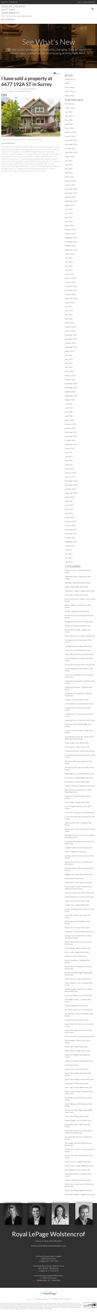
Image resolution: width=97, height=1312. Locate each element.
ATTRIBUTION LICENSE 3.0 (62, 1299)
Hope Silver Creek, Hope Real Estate (78, 882)
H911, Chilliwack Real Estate (75, 852)
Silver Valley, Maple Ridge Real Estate (78, 1087)
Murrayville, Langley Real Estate (77, 952)
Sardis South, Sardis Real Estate (77, 1069)
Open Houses (70, 91)
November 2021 (71, 339)
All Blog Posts (70, 79)
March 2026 (69, 128)
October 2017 (70, 538)
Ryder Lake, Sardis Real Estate (76, 1047)
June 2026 (69, 116)
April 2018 (69, 513)
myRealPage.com (48, 1294)
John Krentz (10, 12)
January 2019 (70, 477)
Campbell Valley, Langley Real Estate (78, 646)
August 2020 (70, 400)
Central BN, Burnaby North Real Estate (80, 664)
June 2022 (69, 311)
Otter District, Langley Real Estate (78, 979)
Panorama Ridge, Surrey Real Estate (78, 995)
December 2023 (71, 238)
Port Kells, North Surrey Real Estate (78, 1010)
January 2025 (70, 185)
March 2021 (69, 371)
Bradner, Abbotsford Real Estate (77, 611)
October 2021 (70, 343)
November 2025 (71, 144)
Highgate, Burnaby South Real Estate (79, 874)
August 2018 (70, 497)
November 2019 (71, 436)
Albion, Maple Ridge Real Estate (76, 587)
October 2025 (70, 148)
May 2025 (68, 169)
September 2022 (71, 298)
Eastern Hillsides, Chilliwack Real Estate (80, 786)
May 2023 (68, 266)
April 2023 (69, 270)
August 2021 (70, 351)
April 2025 (69, 173)
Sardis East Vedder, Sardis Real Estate (79, 1061)
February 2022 (70, 327)
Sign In (4, 2)
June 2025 (69, 165)
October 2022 (70, 294)
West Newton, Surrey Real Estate (77, 1170)
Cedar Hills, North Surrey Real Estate (79, 654)
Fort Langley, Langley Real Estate (77, 802)
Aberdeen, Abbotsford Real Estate (77, 583)
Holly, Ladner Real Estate (74, 878)
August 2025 (70, 156)
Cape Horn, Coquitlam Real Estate (78, 650)
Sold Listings (69, 95)
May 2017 (68, 558)
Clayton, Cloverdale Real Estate (19, 91)
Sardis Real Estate (71, 1065)
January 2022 (70, 331)
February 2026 (70, 132)
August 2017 (70, 546)
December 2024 (71, 189)
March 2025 (69, 177)
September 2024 (71, 201)
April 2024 (69, 221)
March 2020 (69, 420)
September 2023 (71, 250)
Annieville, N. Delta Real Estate (76, 595)
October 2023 (70, 246)
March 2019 (69, 469)
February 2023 (70, 278)
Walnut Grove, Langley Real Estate (78, 1162)
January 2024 (70, 233)
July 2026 (68, 112)
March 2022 (69, 323)
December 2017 (71, 529)
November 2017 (71, 533)
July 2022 (68, 306)
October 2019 (70, 440)
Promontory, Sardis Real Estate (77, 1020)
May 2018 (68, 509)
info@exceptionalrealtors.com (53, 1245)
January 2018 (70, 525)
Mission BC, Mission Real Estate (77, 927)
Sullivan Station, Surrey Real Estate (78, 1120)
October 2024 (70, 197)
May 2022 (68, 315)
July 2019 (68, 452)
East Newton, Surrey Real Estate (77, 782)
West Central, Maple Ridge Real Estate (79, 1166)
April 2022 (69, 319)
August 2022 (70, 302)
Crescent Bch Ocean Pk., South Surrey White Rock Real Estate (79, 738)
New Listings (69, 87)
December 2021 (71, 335)
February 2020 (70, 424)
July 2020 (68, 404)
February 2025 (70, 181)
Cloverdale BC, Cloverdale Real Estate (79, 704)
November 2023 (71, 242)
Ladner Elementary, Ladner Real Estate (79, 897)
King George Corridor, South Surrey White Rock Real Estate (78, 887)
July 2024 (68, 209)
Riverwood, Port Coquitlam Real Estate (79, 1036)
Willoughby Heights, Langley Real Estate (80, 1194)
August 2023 (70, 254)
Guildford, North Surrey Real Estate (78, 848)
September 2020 (71, 396)
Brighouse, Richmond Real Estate (77, 626)
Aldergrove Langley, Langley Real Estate (79, 591)
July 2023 (68, 258)
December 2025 (71, 140)
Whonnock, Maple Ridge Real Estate (78, 1190)
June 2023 (69, 262)
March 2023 (69, 274)
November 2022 (71, 290)
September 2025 (71, 152)
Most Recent (70, 104)
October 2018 (70, 489)
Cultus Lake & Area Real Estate (77, 743)
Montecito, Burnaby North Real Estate (79, 932)
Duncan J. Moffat (13, 6)
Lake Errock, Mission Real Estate (77, 901)
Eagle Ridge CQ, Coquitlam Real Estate (79, 774)
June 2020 (69, 408)
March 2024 (69, 225)
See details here (8, 143)
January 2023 (70, 282)
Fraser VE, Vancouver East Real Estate (79, 812)
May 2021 (68, 363)
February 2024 (70, 229)
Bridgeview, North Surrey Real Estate (79, 622)
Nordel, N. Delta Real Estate (75, 956)
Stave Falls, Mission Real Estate (77, 1116)
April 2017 (69, 562)
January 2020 (70, 428)
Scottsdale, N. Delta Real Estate (77, 1083)
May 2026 (68, 120)
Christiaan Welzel (41, 1299)
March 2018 (69, 517)
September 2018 (71, 493)
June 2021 (69, 359)
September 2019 (71, 444)
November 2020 (71, 388)
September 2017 (71, 542)
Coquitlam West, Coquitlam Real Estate (80, 720)
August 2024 (70, 205)
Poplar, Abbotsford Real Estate (76, 1006)
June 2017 (69, 554)
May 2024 (68, 217)
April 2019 (69, 465)
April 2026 (69, 124)
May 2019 (68, 461)
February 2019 (70, 473)
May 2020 (68, 412)
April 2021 (69, 367)
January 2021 (70, 379)
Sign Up (13, 2)
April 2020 (69, 416)
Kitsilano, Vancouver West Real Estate (79, 893)
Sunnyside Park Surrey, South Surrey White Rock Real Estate (79, 1132)
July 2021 (68, 355)
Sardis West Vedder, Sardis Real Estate (79, 1079)
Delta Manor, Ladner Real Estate (77, 747)
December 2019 (71, 432)
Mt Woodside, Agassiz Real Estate (77, 948)
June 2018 (69, 505)
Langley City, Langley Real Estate (77, 905)
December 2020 (71, 383)
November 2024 (71, 193)
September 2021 (71, 347)
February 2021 (70, 375)
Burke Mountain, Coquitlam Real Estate (80, 636)
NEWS (67, 83)
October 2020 (70, 392)
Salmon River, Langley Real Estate (77, 1051)
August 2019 (70, 448)
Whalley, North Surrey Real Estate (78, 1180)
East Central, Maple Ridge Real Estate (79, 778)
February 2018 (70, 521)
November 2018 (71, 485)
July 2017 (68, 550)
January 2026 (70, 136)
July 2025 (68, 161)
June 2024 (69, 213)
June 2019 (69, 456)
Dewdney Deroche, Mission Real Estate (80, 751)
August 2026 (70, 108)
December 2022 (71, 286)
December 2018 (71, 481)
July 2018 (68, 501)
